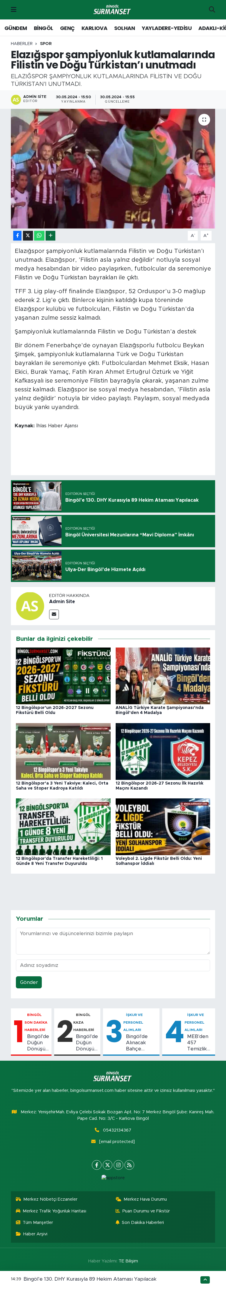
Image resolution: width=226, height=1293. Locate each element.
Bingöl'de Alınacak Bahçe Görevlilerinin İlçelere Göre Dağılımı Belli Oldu (141, 1043)
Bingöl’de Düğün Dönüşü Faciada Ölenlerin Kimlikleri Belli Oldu (38, 1043)
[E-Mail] (54, 614)
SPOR (46, 44)
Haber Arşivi (35, 1234)
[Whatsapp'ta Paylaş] (39, 236)
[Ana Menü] (13, 9)
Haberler (22, 44)
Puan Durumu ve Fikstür (146, 1211)
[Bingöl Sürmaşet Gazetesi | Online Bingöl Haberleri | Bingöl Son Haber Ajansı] (112, 10)
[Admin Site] (30, 605)
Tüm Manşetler (38, 1222)
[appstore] (113, 1178)
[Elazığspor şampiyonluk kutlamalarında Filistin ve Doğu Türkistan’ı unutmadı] (113, 168)
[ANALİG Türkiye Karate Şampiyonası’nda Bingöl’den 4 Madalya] (163, 675)
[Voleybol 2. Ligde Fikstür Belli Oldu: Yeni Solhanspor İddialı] (163, 826)
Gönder (29, 982)
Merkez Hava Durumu (145, 1199)
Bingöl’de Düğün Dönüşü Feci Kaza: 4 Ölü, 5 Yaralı (87, 1043)
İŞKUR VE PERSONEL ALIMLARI (133, 1022)
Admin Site (62, 601)
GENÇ (67, 28)
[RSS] (129, 1165)
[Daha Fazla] (50, 236)
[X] (107, 1165)
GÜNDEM (15, 28)
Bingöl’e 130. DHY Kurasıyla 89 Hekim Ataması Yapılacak (90, 1279)
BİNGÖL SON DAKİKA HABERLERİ (35, 1022)
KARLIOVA (94, 28)
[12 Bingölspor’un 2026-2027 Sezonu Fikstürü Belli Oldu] (63, 675)
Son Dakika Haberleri (143, 1222)
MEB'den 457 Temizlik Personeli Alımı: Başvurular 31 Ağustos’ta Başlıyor (200, 1043)
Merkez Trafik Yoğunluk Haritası (54, 1211)
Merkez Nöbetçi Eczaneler (50, 1199)
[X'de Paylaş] (28, 236)
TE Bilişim (128, 1261)
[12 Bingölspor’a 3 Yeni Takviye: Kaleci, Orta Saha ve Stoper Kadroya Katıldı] (63, 750)
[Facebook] (97, 1165)
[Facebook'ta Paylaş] (17, 236)
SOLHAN (124, 28)
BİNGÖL (43, 28)
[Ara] (212, 10)
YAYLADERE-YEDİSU (167, 28)
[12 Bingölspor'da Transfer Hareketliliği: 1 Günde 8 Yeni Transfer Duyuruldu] (63, 826)
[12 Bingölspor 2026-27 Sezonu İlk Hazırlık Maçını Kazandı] (163, 750)
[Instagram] (118, 1165)
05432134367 (117, 1130)
